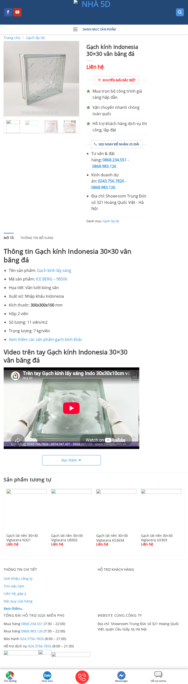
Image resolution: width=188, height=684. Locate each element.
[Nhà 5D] (94, 12)
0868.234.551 (32, 623)
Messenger (121, 681)
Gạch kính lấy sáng (54, 270)
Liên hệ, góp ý (15, 593)
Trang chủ (12, 37)
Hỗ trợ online (158, 681)
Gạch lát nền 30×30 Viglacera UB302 (67, 537)
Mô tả (9, 238)
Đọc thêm (69, 460)
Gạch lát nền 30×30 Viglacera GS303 (157, 537)
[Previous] (11, 78)
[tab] (9, 238)
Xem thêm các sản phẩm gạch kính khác (45, 339)
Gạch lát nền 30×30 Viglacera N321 (22, 537)
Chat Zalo (47, 681)
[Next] (71, 78)
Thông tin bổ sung (37, 238)
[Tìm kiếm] (180, 12)
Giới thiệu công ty (18, 578)
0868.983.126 (32, 631)
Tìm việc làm (14, 586)
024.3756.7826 (32, 638)
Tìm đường (10, 681)
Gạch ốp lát (35, 37)
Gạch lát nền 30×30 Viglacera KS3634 (112, 537)
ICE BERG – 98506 (51, 279)
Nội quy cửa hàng (18, 601)
